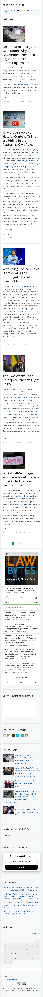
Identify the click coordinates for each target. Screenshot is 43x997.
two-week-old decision (20, 406)
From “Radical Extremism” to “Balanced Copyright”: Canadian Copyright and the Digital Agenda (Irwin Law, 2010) (21, 905)
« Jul (4, 966)
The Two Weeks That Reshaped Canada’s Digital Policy (21, 380)
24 (11, 958)
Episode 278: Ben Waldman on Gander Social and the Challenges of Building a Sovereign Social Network (20, 615)
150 (25, 544)
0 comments (20, 101)
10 (11, 950)
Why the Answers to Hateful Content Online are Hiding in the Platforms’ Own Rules (19, 138)
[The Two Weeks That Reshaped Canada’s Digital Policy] (14, 363)
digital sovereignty (30, 286)
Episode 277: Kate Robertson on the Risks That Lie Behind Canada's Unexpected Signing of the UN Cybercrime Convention (21, 626)
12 (21, 950)
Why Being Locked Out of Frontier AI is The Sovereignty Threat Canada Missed (21, 275)
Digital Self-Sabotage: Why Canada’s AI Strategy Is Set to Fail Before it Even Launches (21, 479)
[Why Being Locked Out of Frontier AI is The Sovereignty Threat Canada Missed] (14, 256)
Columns (30, 101)
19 (21, 954)
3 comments (18, 345)
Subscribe (21, 867)
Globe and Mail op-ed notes (23, 85)
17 (11, 954)
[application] (21, 577)
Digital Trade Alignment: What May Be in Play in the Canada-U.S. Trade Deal (27, 783)
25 (16, 958)
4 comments (19, 238)
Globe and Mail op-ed (23, 199)
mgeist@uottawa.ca (10, 979)
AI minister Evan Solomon (20, 496)
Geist (14, 4)
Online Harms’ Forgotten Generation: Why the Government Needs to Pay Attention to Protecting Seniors (20, 54)
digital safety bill (22, 161)
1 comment (17, 532)
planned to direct (24, 397)
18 (16, 954)
